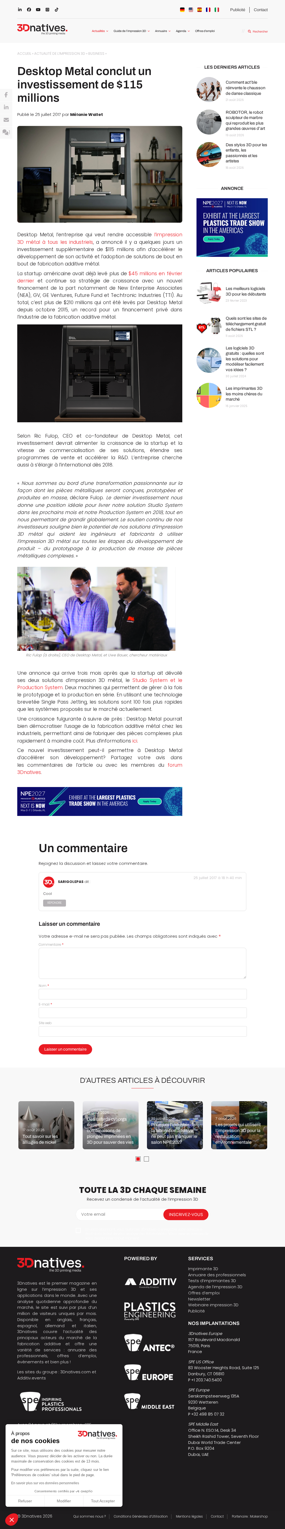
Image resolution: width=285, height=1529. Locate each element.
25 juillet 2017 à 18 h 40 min (217, 877)
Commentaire (51, 944)
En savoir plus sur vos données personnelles (45, 1483)
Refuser (25, 1501)
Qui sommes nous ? (89, 1516)
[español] (199, 10)
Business (96, 53)
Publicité (237, 10)
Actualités (98, 31)
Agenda (181, 31)
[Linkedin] (6, 107)
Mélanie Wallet (86, 114)
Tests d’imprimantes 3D (212, 1281)
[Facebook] (6, 95)
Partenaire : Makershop (250, 1516)
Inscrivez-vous (186, 1214)
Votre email (93, 1214)
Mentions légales (189, 1516)
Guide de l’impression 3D (130, 31)
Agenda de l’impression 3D (215, 1287)
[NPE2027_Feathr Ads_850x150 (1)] (99, 801)
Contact (261, 10)
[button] (11, 1519)
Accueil (24, 53)
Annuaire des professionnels (217, 1275)
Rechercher (260, 31)
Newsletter (199, 1299)
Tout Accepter (103, 1501)
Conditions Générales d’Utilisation (141, 1516)
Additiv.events (31, 1378)
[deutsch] (182, 10)
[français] (208, 10)
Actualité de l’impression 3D (59, 53)
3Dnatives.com (75, 1372)
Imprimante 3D (203, 1269)
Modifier (64, 1501)
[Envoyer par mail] (6, 120)
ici (134, 741)
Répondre (54, 903)
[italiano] (217, 10)
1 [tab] (138, 1158)
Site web (45, 1023)
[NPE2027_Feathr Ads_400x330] (232, 227)
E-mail (45, 1004)
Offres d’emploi (205, 31)
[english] (191, 10)
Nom (44, 986)
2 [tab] (146, 1158)
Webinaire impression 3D (213, 1305)
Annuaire (161, 31)
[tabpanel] (46, 1125)
